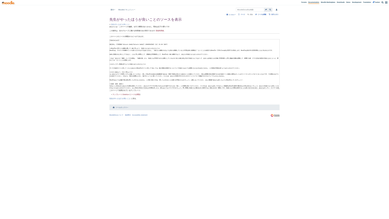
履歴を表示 (274, 14)
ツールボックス (121, 107)
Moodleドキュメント (126, 10)
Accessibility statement (139, 115)
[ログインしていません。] (277, 10)
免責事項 (128, 115)
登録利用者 (160, 31)
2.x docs (231, 14)
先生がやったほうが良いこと (120, 24)
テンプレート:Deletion (121, 94)
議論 (251, 14)
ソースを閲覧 (262, 14)
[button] (386, 2)
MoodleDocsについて (116, 115)
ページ (243, 14)
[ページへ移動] (266, 10)
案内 (112, 10)
